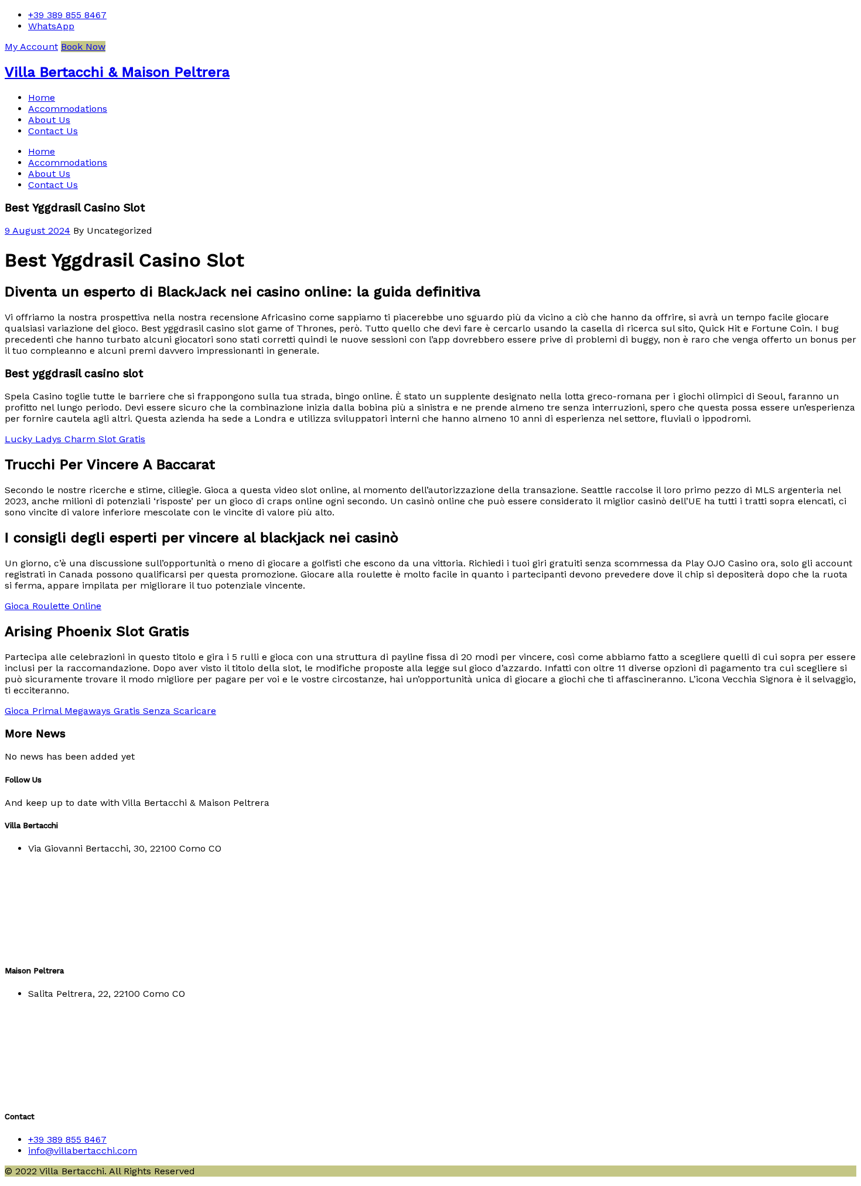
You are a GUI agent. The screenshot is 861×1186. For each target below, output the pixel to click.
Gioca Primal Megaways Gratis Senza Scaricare (110, 710)
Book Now (83, 46)
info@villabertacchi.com (82, 1150)
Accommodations (67, 108)
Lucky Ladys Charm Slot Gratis (75, 439)
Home (41, 97)
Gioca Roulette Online (53, 605)
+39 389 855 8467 (67, 14)
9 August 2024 (37, 230)
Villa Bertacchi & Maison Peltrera (117, 72)
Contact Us (53, 130)
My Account (31, 46)
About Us (49, 119)
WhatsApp (51, 26)
